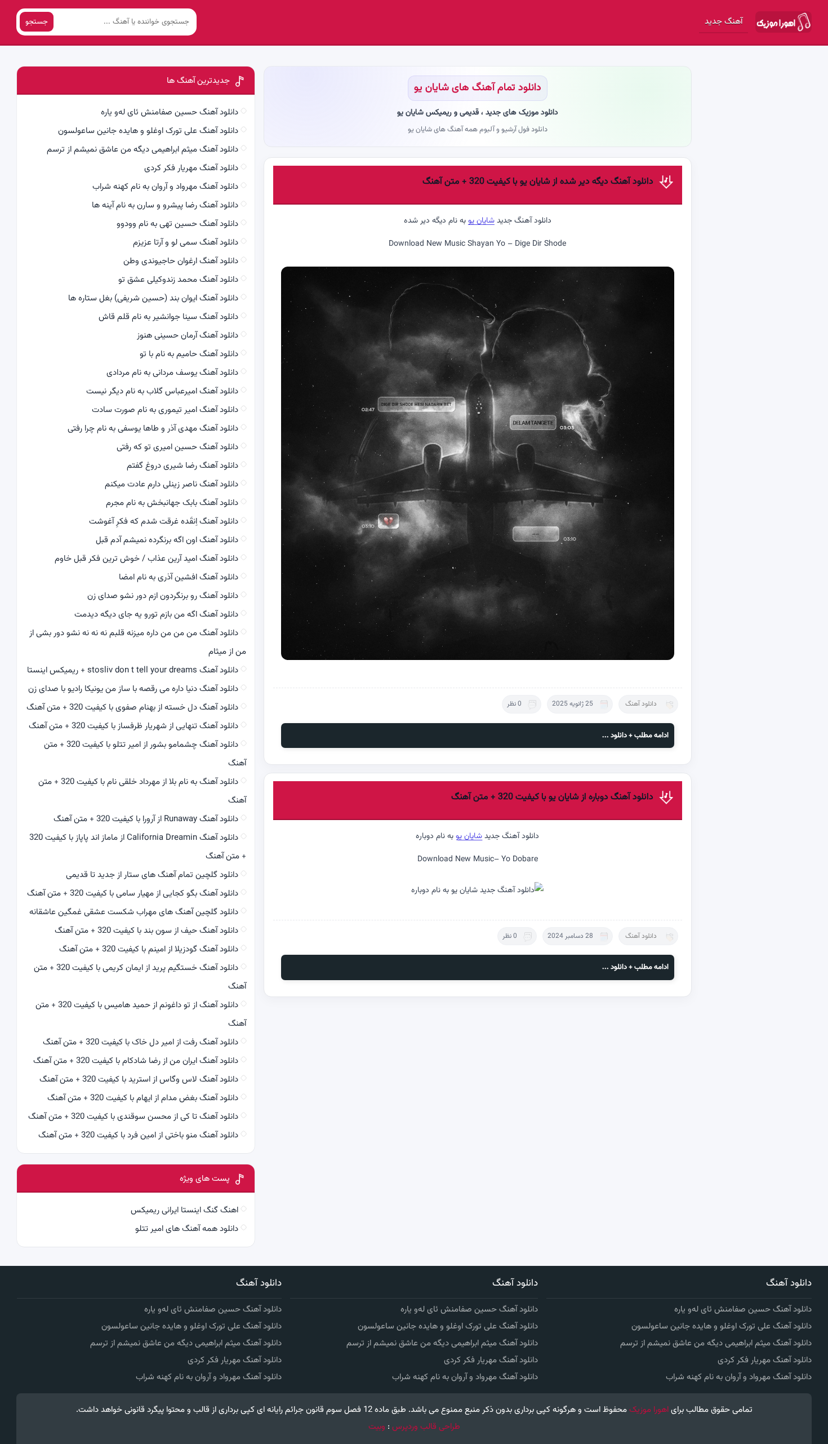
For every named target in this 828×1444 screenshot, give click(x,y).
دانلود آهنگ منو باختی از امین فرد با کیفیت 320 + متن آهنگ (138, 1135)
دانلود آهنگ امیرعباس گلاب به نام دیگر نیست (162, 391)
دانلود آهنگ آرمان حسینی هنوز (187, 335)
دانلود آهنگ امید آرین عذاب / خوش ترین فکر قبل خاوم (146, 558)
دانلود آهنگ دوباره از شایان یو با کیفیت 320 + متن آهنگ (552, 797)
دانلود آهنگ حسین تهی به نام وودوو (177, 224)
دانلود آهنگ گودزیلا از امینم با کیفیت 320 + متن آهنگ (148, 949)
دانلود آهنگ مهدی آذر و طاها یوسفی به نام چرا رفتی (153, 428)
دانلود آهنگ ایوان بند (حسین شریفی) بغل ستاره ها (153, 298)
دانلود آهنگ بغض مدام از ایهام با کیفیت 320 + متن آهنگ (142, 1098)
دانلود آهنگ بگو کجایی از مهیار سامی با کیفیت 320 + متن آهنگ (132, 893)
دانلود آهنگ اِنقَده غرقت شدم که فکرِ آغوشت (163, 521)
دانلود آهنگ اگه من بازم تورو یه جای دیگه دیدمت (156, 614)
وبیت (376, 1426)
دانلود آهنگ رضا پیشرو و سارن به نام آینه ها (165, 205)
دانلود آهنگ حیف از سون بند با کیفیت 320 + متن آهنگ (146, 930)
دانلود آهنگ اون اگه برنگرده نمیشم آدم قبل (167, 540)
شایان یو (481, 221)
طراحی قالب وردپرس (426, 1426)
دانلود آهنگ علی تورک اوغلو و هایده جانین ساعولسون (148, 131)
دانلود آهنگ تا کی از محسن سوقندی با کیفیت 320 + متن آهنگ (133, 1116)
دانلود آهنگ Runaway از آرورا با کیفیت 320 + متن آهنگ (146, 819)
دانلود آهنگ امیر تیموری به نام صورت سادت (165, 410)
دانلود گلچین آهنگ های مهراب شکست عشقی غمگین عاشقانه (133, 912)
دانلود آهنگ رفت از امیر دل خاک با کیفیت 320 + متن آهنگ (140, 1042)
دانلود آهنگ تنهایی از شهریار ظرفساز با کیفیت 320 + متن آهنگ (133, 726)
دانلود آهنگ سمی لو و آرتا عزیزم (185, 242)
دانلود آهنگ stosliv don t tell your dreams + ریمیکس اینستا (132, 670)
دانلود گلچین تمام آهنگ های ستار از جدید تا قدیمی (152, 875)
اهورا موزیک (649, 1409)
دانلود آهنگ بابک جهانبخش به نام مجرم (172, 503)
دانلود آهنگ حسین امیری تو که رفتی (177, 447)
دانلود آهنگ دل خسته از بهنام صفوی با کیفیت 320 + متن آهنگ (132, 707)
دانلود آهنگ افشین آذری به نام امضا (178, 577)
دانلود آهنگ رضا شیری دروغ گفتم (182, 465)
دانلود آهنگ (641, 704)
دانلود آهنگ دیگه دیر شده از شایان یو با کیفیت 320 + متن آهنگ (537, 182)
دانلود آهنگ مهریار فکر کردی (191, 168)
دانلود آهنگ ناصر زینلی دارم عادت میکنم (171, 484)
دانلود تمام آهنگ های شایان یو (477, 88)
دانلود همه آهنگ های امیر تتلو (186, 1228)
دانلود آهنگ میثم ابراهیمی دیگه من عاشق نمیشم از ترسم (142, 149)
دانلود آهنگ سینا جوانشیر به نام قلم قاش (168, 317)
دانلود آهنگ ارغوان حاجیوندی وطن (180, 261)
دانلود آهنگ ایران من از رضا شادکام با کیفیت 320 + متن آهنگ (135, 1061)
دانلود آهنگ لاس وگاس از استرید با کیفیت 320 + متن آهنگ (138, 1079)
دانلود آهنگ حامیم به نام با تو (189, 354)
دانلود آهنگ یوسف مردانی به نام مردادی (172, 372)
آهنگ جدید (723, 21)
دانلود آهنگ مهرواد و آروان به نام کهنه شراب (165, 186)
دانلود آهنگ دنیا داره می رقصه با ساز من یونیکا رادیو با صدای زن (133, 689)
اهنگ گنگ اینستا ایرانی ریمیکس (184, 1210)
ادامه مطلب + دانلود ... (635, 735)
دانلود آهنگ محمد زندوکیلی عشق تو (178, 279)
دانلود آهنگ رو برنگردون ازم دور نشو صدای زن (162, 596)
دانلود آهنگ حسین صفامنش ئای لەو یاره (169, 112)
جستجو (36, 22)
